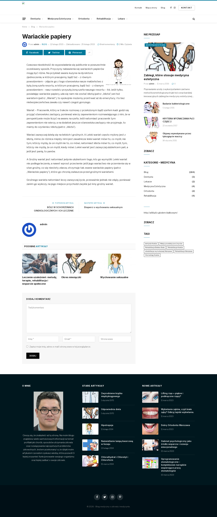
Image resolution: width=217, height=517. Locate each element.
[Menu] (24, 19)
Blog (163, 7)
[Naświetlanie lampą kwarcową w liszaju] (90, 445)
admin (36, 44)
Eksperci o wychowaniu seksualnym (103, 207)
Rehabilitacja (104, 18)
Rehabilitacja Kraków (175, 247)
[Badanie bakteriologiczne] (152, 107)
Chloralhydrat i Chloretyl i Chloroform (114, 458)
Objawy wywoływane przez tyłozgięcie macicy (177, 135)
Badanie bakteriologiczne (176, 103)
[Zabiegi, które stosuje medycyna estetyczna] (169, 56)
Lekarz (121, 18)
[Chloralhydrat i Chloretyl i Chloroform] (90, 461)
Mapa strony (151, 7)
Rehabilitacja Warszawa (183, 251)
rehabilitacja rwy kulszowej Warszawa (158, 251)
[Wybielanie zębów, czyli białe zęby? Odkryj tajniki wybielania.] (150, 413)
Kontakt (138, 7)
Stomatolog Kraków (152, 255)
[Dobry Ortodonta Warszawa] (150, 429)
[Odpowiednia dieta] (90, 413)
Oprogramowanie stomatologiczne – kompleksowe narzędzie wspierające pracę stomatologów (173, 465)
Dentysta (35, 18)
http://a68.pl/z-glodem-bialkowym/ (161, 212)
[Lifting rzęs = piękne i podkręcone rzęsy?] (150, 397)
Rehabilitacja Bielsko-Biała (155, 247)
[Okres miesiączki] (79, 263)
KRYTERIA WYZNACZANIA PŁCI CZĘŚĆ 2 (178, 120)
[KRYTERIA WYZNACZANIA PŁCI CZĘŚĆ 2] (152, 122)
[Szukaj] (193, 18)
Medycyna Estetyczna (59, 18)
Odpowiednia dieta (111, 409)
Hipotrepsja (107, 425)
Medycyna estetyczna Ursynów (171, 244)
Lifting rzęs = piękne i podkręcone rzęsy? (172, 394)
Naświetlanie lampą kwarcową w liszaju (117, 442)
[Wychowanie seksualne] (118, 263)
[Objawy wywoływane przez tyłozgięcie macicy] (152, 137)
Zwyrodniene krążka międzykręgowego (111, 394)
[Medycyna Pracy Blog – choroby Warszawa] (34, 7)
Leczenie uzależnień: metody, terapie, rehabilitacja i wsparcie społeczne (39, 280)
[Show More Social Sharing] (89, 52)
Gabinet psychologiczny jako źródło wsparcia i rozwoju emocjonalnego (176, 444)
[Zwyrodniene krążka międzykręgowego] (90, 397)
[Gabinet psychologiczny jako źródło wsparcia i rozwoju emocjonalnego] (150, 445)
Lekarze (148, 181)
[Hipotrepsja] (90, 429)
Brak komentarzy (107, 44)
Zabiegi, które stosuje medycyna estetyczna (166, 77)
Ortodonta (83, 18)
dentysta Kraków (151, 244)
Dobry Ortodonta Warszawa (175, 425)
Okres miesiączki (71, 277)
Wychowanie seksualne (114, 277)
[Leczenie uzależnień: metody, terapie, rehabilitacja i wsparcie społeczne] (39, 263)
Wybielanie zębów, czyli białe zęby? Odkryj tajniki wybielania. (177, 410)
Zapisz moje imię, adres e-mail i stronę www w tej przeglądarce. (60, 346)
